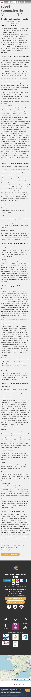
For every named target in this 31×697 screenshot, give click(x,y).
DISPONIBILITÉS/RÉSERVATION (15, 598)
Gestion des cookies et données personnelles (10, 695)
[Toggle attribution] (29, 679)
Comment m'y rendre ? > (21, 684)
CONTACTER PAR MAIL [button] (11, 554)
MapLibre (26, 679)
